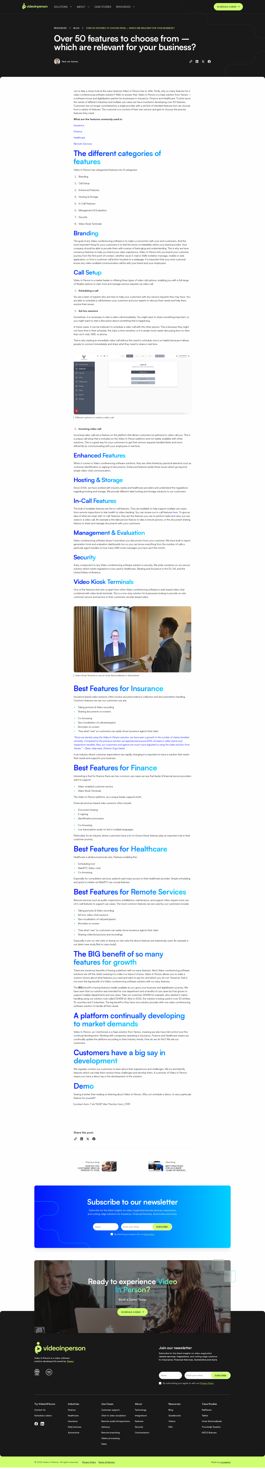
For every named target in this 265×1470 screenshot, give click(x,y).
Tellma (205, 1415)
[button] (63, 6)
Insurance (79, 125)
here (175, 512)
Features (139, 1421)
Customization (142, 1432)
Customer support (110, 1410)
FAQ (171, 1427)
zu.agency (225, 1462)
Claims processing (110, 1438)
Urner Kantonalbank (212, 1421)
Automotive (73, 1432)
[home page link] (35, 7)
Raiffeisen (207, 1410)
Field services (74, 1427)
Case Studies (102, 6)
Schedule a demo (43, 1415)
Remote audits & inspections (115, 1421)
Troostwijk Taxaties (211, 1427)
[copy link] (191, 61)
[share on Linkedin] (197, 61)
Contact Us (40, 1410)
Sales (104, 1444)
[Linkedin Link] (42, 1424)
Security (139, 1427)
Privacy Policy (148, 1234)
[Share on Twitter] (203, 61)
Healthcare (79, 137)
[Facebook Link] (36, 1424)
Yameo (70, 1361)
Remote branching (110, 1432)
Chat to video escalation (113, 1415)
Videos (172, 1421)
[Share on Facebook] (209, 61)
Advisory (105, 1427)
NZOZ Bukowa (209, 1432)
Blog (171, 1410)
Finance (78, 131)
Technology (140, 1410)
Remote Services (83, 143)
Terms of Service (106, 1462)
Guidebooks (175, 1415)
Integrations (141, 1415)
